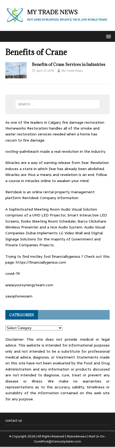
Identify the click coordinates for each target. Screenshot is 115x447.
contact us (13, 420)
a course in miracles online (28, 181)
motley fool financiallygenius (55, 256)
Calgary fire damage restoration (76, 122)
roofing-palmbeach (22, 151)
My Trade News (72, 70)
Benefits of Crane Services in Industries (68, 64)
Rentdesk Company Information (50, 198)
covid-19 (12, 273)
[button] (108, 36)
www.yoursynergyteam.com (29, 285)
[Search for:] (58, 104)
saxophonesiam (18, 296)
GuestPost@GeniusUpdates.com (57, 441)
